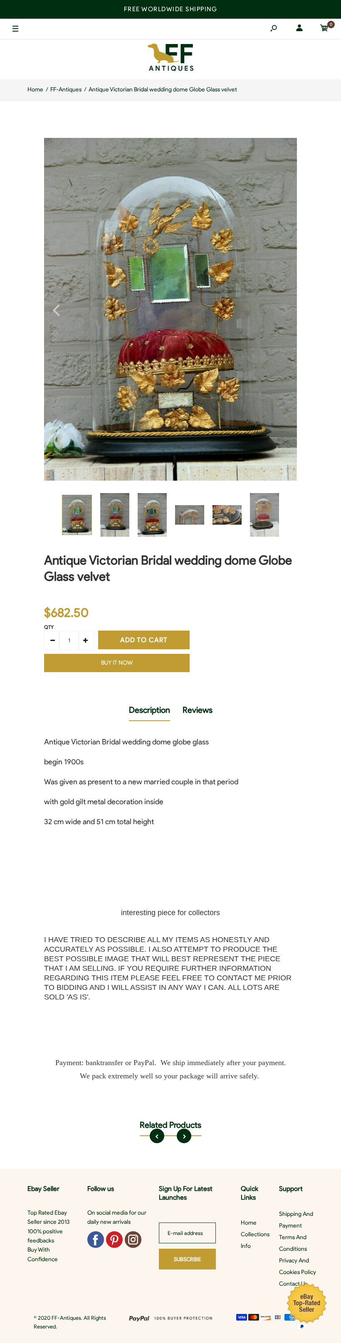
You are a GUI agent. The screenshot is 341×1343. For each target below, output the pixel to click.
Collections (255, 1234)
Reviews (198, 710)
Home (249, 1222)
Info (246, 1246)
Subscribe (187, 1259)
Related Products (170, 1125)
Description (149, 710)
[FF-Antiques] (170, 59)
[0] (324, 29)
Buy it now (117, 662)
